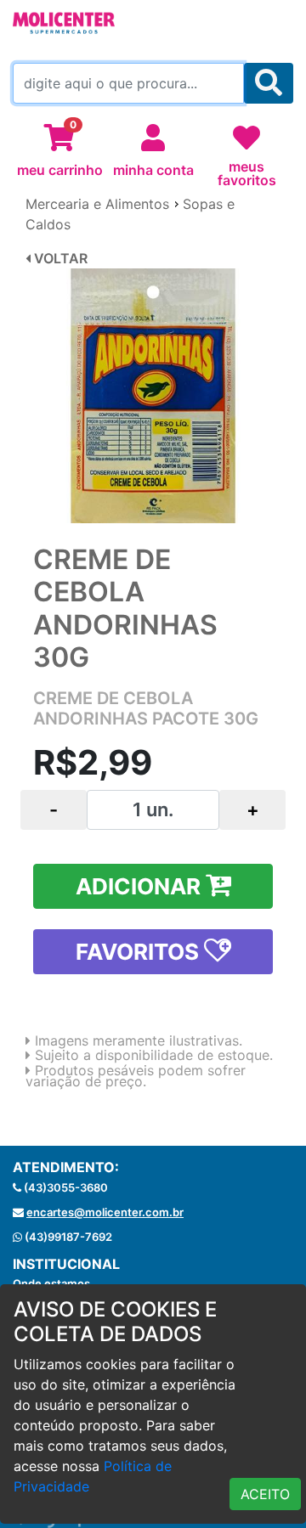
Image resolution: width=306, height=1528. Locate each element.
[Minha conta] (153, 138)
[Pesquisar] (268, 83)
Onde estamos (51, 1283)
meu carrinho (60, 170)
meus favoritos (247, 173)
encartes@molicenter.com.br (105, 1212)
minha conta (153, 170)
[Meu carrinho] (59, 138)
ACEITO (265, 1494)
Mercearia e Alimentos (97, 203)
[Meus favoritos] (246, 138)
